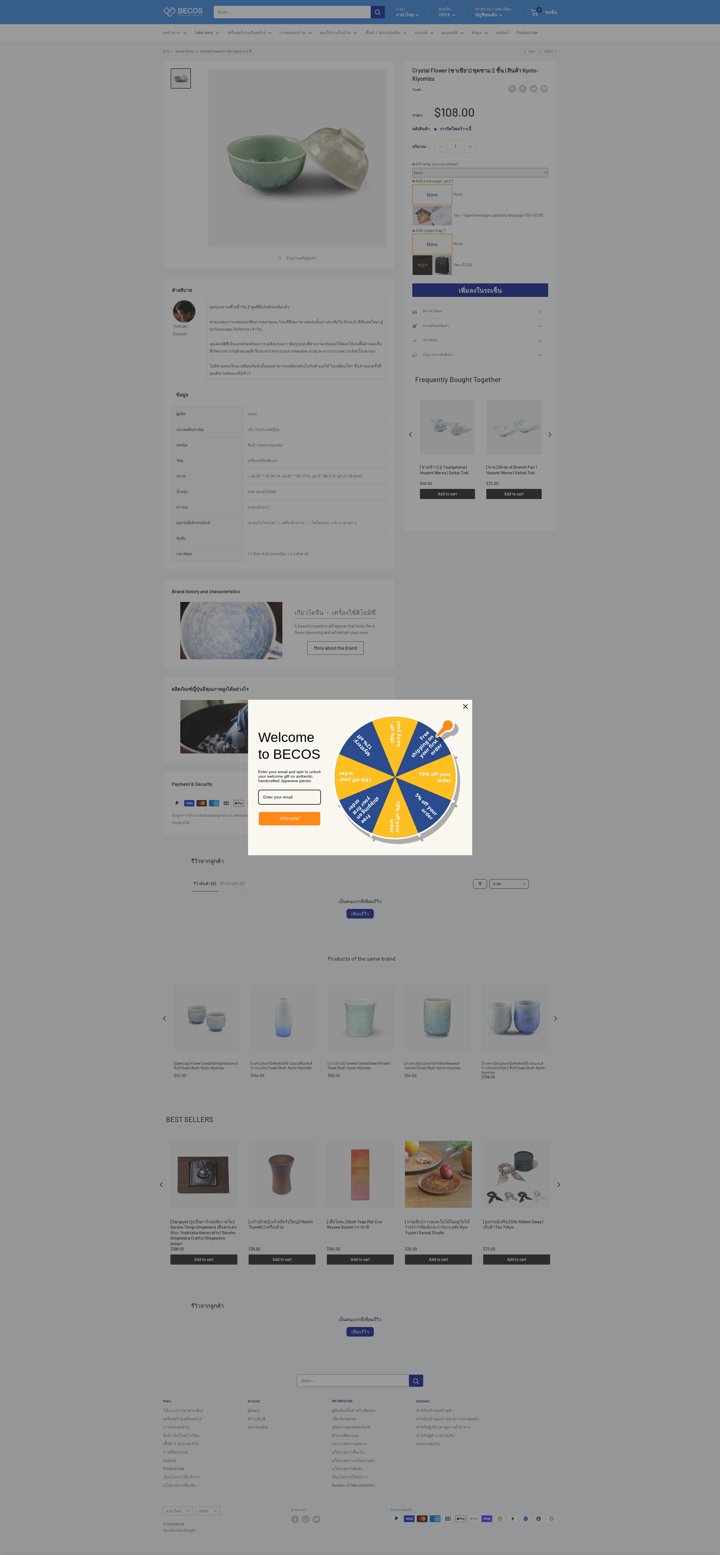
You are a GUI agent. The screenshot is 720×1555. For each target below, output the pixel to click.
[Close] (465, 706)
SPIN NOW (289, 818)
